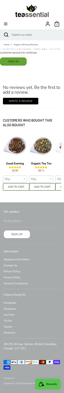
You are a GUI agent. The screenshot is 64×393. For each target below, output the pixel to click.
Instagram (10, 302)
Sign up (17, 234)
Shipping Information (17, 259)
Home (6, 44)
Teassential (26, 383)
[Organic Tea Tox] (41, 146)
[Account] (47, 22)
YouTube (9, 314)
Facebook (10, 308)
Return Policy (12, 271)
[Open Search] (6, 35)
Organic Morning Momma (26, 44)
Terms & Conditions (16, 283)
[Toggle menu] (5, 23)
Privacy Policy (12, 277)
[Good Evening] (15, 146)
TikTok (8, 320)
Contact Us (10, 265)
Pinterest (9, 332)
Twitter (8, 326)
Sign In (13, 61)
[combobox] (15, 179)
